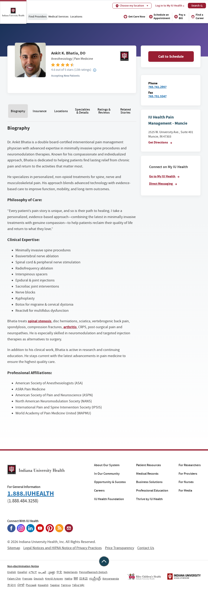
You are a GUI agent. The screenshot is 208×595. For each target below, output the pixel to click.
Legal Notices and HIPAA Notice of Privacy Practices (62, 548)
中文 (59, 572)
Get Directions (158, 142)
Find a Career (200, 16)
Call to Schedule (171, 56)
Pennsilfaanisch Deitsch (93, 572)
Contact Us (145, 548)
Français (27, 578)
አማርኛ (33, 572)
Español (22, 572)
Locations (76, 16)
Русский (31, 585)
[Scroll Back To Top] (104, 561)
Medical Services (58, 16)
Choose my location (132, 5)
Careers (99, 490)
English (11, 572)
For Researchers (190, 465)
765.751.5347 (157, 96)
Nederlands (71, 572)
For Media (185, 490)
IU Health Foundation (109, 499)
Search (195, 5)
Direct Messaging (161, 183)
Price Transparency (119, 548)
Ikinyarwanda (110, 578)
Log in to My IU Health (168, 5)
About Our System (106, 465)
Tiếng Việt (78, 585)
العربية (42, 572)
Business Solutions (149, 482)
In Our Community (107, 474)
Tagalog (55, 585)
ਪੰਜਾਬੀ (20, 585)
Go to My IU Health (162, 176)
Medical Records (147, 474)
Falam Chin (14, 578)
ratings (82, 69)
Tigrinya (66, 585)
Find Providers (38, 16)
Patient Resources (148, 465)
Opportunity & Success (110, 482)
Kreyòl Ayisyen (54, 578)
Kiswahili (43, 585)
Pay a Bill (182, 16)
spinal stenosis (39, 321)
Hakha (68, 578)
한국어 (11, 585)
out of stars (62, 69)
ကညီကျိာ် (95, 578)
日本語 (83, 578)
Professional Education (152, 490)
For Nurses (186, 482)
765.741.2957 (157, 87)
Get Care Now (136, 16)
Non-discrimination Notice (23, 566)
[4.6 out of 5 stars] (90, 64)
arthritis (70, 327)
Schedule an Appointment (162, 16)
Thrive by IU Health (149, 499)
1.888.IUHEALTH (30, 493)
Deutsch (39, 578)
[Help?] (95, 70)
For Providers (188, 474)
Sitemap (13, 548)
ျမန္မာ (51, 572)
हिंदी (76, 578)
